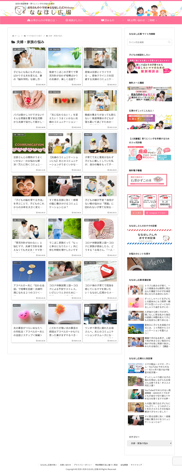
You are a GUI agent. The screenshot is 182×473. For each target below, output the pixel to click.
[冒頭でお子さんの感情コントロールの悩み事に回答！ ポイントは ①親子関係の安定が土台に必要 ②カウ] (150, 201)
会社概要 (124, 464)
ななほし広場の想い (48, 464)
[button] (169, 42)
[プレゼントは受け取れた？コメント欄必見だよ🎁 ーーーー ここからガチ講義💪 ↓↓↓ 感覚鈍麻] (134, 201)
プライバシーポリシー (83, 464)
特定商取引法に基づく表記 (106, 464)
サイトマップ (136, 464)
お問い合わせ (65, 464)
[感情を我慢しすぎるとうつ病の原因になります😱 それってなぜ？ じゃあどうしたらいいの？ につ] (165, 201)
